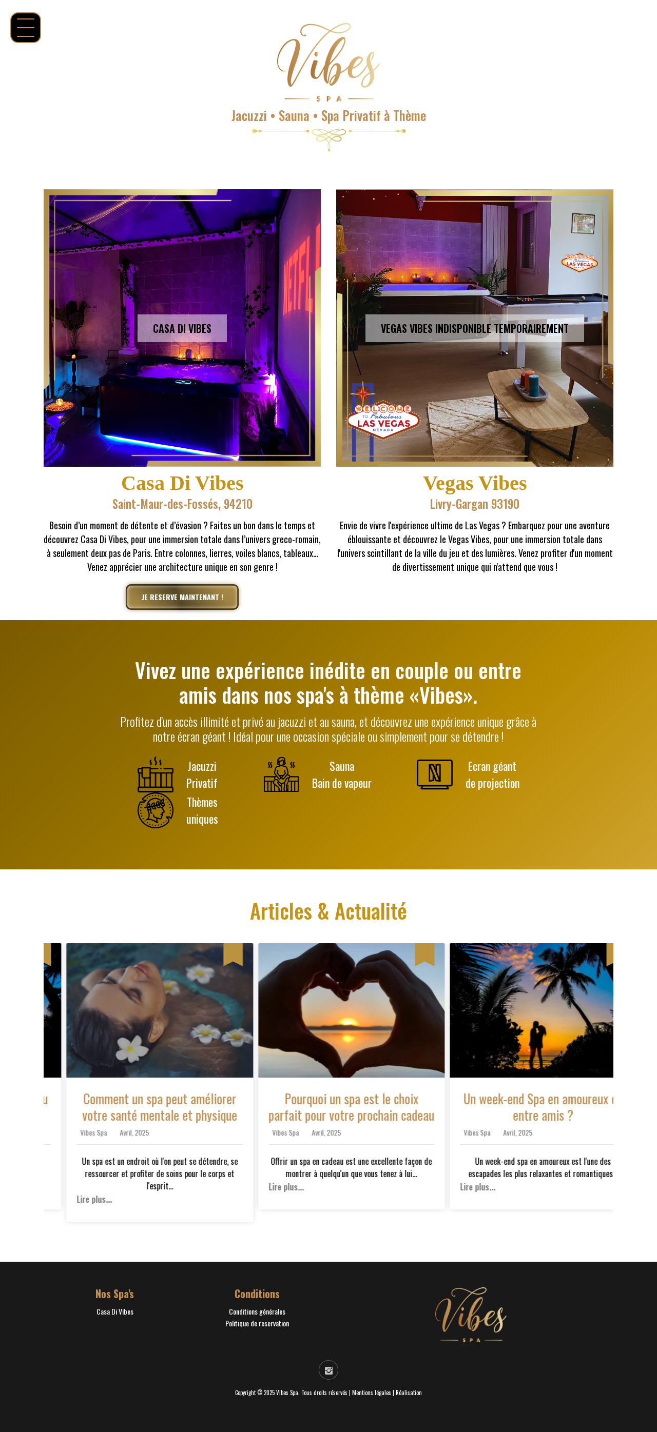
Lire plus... (71, 1199)
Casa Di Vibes (114, 1311)
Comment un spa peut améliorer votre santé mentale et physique (137, 1106)
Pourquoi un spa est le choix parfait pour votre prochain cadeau (329, 1106)
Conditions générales (257, 1311)
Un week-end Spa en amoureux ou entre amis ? (520, 1106)
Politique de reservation (257, 1323)
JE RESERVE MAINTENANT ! (182, 596)
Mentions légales (371, 1392)
